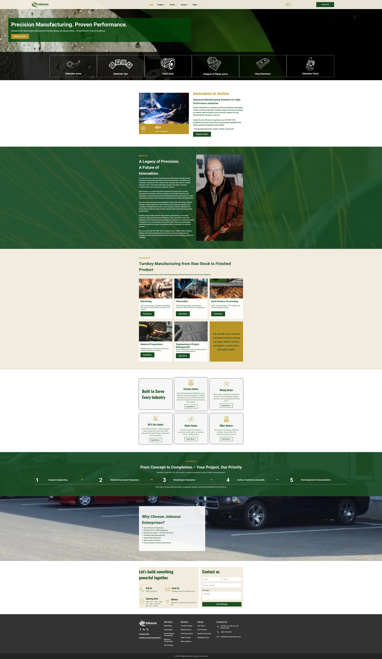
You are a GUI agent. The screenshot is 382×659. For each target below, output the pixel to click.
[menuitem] (151, 4)
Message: (205, 590)
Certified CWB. (144, 634)
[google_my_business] (147, 629)
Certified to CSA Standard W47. (150, 638)
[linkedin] (143, 629)
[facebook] (140, 629)
